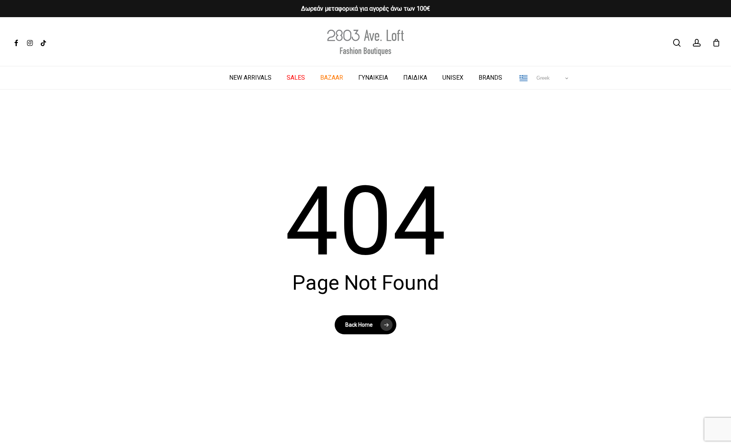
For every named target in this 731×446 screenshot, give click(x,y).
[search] (677, 43)
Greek (542, 78)
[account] (696, 43)
